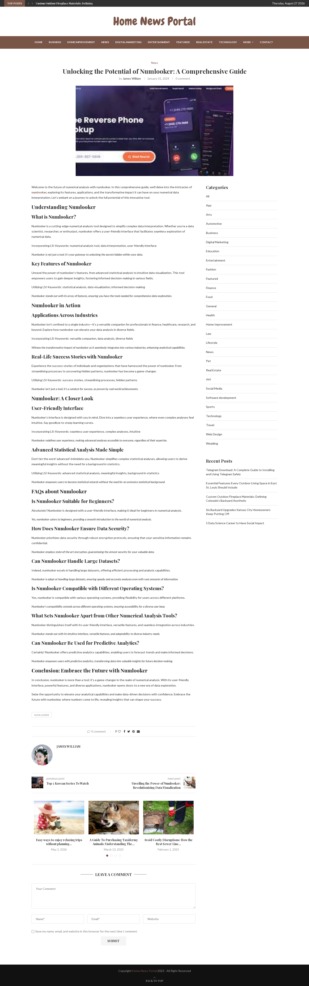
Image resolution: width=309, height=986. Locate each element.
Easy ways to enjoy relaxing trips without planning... (59, 842)
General (211, 306)
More (247, 42)
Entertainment (159, 42)
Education (212, 251)
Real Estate (204, 42)
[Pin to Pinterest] (133, 731)
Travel (210, 425)
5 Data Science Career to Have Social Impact (235, 523)
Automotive (214, 223)
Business (55, 42)
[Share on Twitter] (128, 731)
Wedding (212, 443)
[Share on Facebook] (124, 731)
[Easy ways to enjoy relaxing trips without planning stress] (59, 817)
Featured (183, 42)
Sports (210, 406)
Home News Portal (144, 971)
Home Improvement (81, 42)
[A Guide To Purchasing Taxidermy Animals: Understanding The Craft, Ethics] (113, 817)
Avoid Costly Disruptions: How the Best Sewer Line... (168, 842)
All (207, 196)
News (105, 42)
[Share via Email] (138, 731)
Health (210, 315)
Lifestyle (211, 342)
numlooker (39, 192)
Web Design (214, 434)
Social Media (214, 388)
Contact (266, 42)
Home (38, 42)
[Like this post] (119, 731)
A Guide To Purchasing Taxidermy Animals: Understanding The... (114, 842)
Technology (228, 42)
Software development (221, 397)
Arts (209, 214)
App (208, 205)
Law (208, 333)
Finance (211, 288)
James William (132, 78)
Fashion (211, 269)
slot (208, 379)
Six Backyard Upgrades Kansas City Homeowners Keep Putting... (75, 3)
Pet (208, 361)
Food (209, 297)
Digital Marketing (128, 42)
